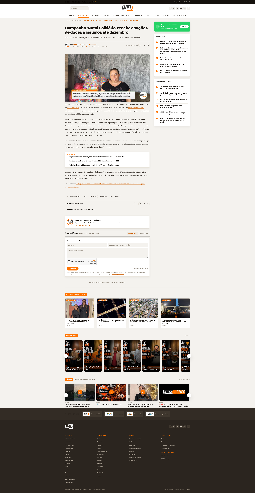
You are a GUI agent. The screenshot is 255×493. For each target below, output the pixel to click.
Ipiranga (99, 463)
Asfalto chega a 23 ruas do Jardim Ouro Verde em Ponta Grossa (94, 165)
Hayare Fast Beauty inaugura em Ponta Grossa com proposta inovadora (97, 157)
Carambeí (100, 442)
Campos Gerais (178, 2)
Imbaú (99, 476)
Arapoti (99, 457)
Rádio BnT (187, 2)
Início (67, 20)
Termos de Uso (165, 448)
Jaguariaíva (100, 454)
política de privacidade (118, 274)
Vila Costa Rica (73, 108)
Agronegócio (69, 460)
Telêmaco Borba (102, 451)
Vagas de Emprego (135, 448)
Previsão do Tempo (135, 439)
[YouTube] (181, 8)
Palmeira (99, 445)
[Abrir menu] (67, 8)
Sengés (99, 460)
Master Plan (164, 456)
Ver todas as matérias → (83, 225)
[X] (173, 8)
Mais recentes (132, 233)
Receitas (131, 451)
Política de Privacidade (168, 445)
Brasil (157, 15)
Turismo (166, 15)
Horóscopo (132, 442)
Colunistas (68, 473)
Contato (163, 442)
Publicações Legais (135, 457)
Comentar (104, 46)
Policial (129, 15)
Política (107, 15)
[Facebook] (170, 8)
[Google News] (188, 8)
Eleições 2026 (118, 15)
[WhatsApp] (184, 8)
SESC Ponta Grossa (136, 108)
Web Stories (133, 460)
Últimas (72, 15)
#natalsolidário (75, 196)
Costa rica (93, 196)
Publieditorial (69, 482)
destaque (103, 196)
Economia (139, 15)
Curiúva (99, 470)
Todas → (187, 335)
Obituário (132, 445)
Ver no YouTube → (184, 379)
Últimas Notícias (70, 439)
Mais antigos (144, 233)
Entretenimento (179, 15)
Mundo (67, 470)
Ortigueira (100, 466)
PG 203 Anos (96, 15)
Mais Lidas (68, 442)
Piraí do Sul (100, 473)
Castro (99, 439)
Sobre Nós (164, 439)
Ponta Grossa (84, 15)
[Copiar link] (148, 45)
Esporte (149, 15)
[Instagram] (177, 8)
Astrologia (132, 454)
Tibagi (99, 448)
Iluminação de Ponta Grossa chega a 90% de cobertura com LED (94, 161)
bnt (85, 196)
